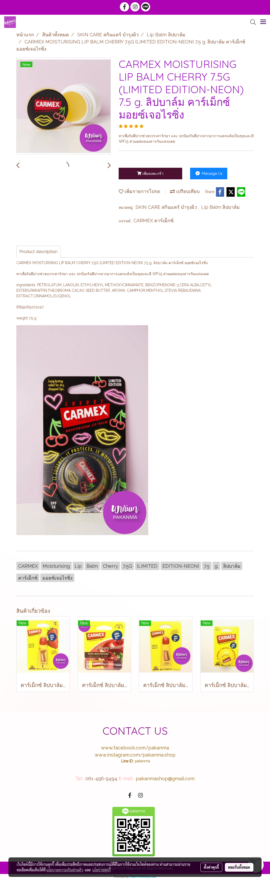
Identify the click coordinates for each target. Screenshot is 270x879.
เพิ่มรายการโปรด (141, 191)
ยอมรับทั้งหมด (239, 867)
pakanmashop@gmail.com (165, 778)
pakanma (142, 761)
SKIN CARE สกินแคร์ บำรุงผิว (167, 207)
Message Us (212, 173)
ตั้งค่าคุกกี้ (211, 867)
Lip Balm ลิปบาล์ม (220, 207)
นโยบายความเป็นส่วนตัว (64, 869)
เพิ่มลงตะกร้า (152, 173)
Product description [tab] (38, 251)
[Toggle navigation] (263, 22)
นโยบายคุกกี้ (101, 869)
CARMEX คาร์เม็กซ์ (153, 220)
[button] (251, 22)
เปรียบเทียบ (187, 191)
